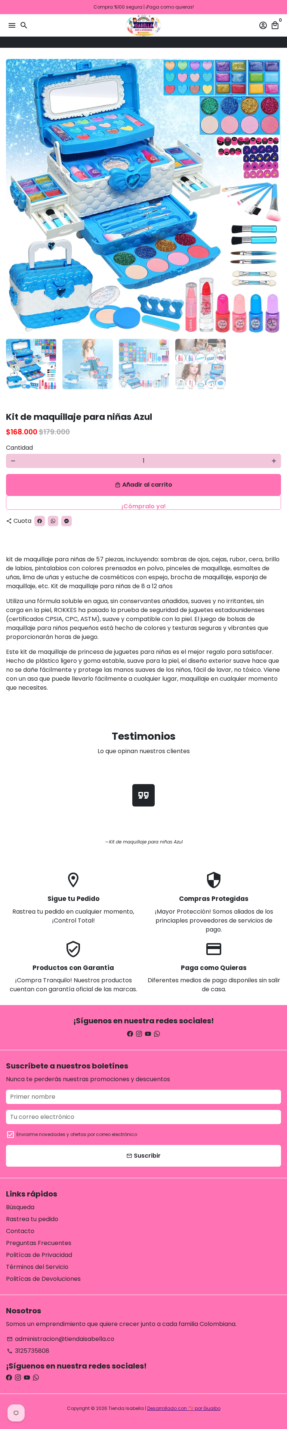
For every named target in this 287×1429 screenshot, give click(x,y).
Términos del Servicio (37, 1267)
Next (274, 196)
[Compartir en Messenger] (163, 42)
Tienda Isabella (126, 1408)
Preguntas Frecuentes (38, 1243)
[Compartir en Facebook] (148, 42)
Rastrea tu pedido (32, 1219)
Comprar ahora (143, 503)
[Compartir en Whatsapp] (155, 42)
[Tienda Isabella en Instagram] (139, 1034)
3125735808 (28, 1351)
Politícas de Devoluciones (43, 1278)
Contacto (20, 1231)
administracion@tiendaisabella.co (60, 1339)
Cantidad (19, 447)
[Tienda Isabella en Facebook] (130, 1034)
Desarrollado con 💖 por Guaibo (183, 1408)
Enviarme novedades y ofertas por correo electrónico (76, 1134)
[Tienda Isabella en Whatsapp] (157, 1034)
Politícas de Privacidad (39, 1255)
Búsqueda (20, 1207)
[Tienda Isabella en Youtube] (148, 1034)
